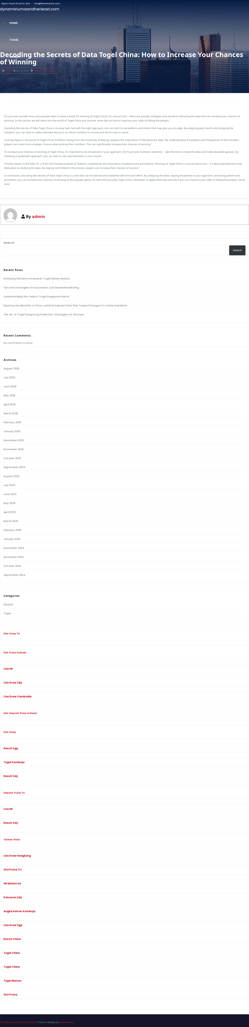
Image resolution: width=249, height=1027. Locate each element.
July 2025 (9, 485)
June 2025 (10, 494)
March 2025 (11, 521)
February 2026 (12, 422)
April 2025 (10, 512)
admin (38, 216)
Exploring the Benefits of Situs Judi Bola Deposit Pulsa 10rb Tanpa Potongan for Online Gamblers (65, 305)
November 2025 (14, 449)
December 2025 (14, 440)
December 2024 (14, 548)
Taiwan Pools (12, 839)
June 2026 (10, 386)
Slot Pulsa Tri (12, 633)
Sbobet (14, 57)
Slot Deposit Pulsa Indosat (20, 713)
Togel (14, 40)
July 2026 (9, 377)
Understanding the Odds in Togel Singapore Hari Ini (36, 296)
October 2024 (12, 566)
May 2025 (10, 503)
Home (13, 23)
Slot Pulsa (10, 732)
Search (9, 243)
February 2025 (13, 530)
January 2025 (12, 539)
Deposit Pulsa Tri (14, 792)
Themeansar (67, 1022)
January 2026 (12, 431)
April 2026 (10, 404)
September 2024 (14, 575)
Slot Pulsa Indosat (15, 652)
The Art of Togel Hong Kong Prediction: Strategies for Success (44, 314)
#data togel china (46, 70)
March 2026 (11, 413)
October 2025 (12, 458)
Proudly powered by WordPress (18, 1022)
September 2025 (14, 467)
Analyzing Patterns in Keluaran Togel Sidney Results (37, 278)
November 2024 (14, 557)
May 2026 (9, 395)
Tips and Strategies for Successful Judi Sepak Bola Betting (41, 287)
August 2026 (11, 368)
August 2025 (11, 476)
